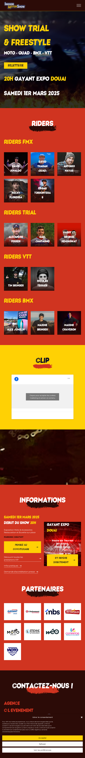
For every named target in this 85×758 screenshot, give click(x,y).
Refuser (42, 744)
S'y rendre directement (61, 560)
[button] (82, 717)
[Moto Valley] (12, 631)
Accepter (43, 738)
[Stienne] (32, 631)
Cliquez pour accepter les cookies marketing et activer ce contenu (42, 396)
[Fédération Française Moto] (12, 651)
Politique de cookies (36, 755)
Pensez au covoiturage (21, 547)
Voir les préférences (42, 750)
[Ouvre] (79, 5)
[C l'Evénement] (32, 611)
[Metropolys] (72, 611)
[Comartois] (72, 631)
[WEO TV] (52, 631)
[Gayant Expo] (12, 611)
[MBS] (52, 611)
